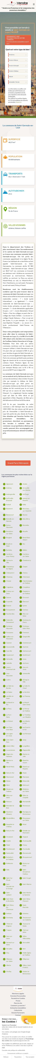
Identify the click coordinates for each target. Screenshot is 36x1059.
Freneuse (26, 632)
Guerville (9, 651)
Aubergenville (10, 494)
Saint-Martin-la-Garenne (27, 894)
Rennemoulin (27, 853)
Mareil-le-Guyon (26, 761)
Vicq (7, 953)
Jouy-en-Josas (25, 668)
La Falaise (9, 692)
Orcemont (9, 837)
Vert (24, 949)
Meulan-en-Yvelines (10, 790)
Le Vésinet (9, 721)
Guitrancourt (27, 651)
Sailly (7, 870)
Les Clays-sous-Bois (9, 728)
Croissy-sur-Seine (10, 592)
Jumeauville (26, 673)
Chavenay (9, 577)
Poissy (25, 845)
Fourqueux (9, 632)
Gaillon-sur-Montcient (10, 638)
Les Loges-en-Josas (9, 735)
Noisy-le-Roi (10, 831)
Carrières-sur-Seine (26, 555)
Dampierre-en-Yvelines (26, 592)
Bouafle (25, 531)
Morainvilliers (10, 818)
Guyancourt (10, 655)
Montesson (26, 806)
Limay (24, 740)
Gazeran (9, 643)
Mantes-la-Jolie (26, 755)
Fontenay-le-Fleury (27, 621)
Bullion (25, 550)
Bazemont (9, 508)
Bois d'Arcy (26, 519)
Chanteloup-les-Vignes (10, 568)
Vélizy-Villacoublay (26, 937)
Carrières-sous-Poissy (10, 555)
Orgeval (25, 837)
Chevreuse (26, 577)
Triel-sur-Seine (26, 931)
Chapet (25, 566)
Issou (24, 659)
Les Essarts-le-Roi (27, 728)
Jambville (9, 663)
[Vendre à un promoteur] (17, 3)
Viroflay (8, 971)
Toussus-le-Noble (26, 925)
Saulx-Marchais (25, 906)
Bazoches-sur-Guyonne (27, 510)
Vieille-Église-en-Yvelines (27, 954)
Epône (25, 606)
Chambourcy (27, 560)
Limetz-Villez (10, 746)
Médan (8, 781)
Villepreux (26, 959)
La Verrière (26, 692)
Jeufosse (26, 663)
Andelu (25, 484)
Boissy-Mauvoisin (9, 526)
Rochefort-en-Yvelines (10, 858)
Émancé (8, 606)
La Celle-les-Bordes (10, 687)
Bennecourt (10, 515)
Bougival (9, 537)
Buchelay (9, 550)
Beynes (25, 515)
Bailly (24, 504)
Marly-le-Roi (10, 773)
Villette (8, 965)
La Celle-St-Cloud (26, 687)
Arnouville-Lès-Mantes (26, 489)
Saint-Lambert (9, 894)
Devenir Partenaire (18, 1013)
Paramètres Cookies (18, 998)
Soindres (25, 913)
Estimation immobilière (18, 1008)
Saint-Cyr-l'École (9, 879)
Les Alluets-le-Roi (26, 722)
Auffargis (26, 494)
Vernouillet (26, 942)
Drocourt (26, 597)
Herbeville (9, 659)
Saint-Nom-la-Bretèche (10, 900)
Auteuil (8, 504)
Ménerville (26, 781)
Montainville (26, 801)
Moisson (9, 801)
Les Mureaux (27, 733)
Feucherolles (10, 614)
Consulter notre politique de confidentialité (13, 1050)
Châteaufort (10, 573)
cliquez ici (18, 102)
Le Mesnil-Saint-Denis (26, 704)
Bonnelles (26, 525)
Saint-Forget (27, 878)
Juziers (8, 680)
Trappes (9, 930)
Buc (24, 544)
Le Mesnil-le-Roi (10, 704)
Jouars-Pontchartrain (10, 668)
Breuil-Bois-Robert (26, 539)
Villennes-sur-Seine (9, 960)
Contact (18, 1015)
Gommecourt (27, 643)
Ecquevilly (9, 601)
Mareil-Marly (10, 767)
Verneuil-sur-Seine (10, 944)
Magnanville (26, 750)
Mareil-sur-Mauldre (26, 768)
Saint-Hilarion (27, 884)
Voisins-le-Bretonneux (26, 973)
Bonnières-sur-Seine (9, 532)
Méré (8, 785)
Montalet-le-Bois (10, 807)
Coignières (9, 587)
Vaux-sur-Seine (9, 937)
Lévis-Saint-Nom (10, 741)
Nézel (24, 824)
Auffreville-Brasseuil (10, 499)
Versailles (9, 949)
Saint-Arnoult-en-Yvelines (26, 872)
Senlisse (8, 913)
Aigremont (9, 484)
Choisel (8, 581)
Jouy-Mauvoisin (9, 674)
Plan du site (18, 1003)
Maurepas (26, 777)
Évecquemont (10, 610)
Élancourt (26, 601)
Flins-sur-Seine (26, 615)
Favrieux (25, 610)
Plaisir (8, 845)
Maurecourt (10, 777)
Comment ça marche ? (18, 1005)
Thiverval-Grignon (9, 925)
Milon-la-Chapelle (25, 796)
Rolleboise (9, 863)
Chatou (25, 573)
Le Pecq (8, 709)
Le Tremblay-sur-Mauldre (27, 716)
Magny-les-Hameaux (9, 755)
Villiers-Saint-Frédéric (27, 966)
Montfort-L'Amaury (9, 813)
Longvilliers (26, 746)
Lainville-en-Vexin (10, 697)
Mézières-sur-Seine (26, 790)
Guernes (25, 647)
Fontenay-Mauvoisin (9, 627)
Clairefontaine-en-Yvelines (27, 582)
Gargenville (26, 636)
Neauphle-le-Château (10, 825)
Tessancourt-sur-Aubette (27, 919)
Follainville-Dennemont (10, 621)
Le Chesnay (26, 696)
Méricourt (26, 785)
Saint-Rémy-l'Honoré (27, 900)
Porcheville (26, 849)
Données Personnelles (18, 996)
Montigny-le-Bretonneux (27, 813)
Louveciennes (10, 750)
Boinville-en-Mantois (10, 520)
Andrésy (9, 488)
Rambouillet (10, 853)
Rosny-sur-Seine (26, 864)
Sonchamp (9, 917)
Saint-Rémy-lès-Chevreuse (10, 907)
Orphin (8, 841)
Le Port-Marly (9, 716)
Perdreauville (27, 841)
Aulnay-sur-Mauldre (26, 499)
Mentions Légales (18, 993)
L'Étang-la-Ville (26, 681)
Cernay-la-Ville (9, 561)
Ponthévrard (10, 849)
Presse (18, 1001)
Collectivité (18, 1010)
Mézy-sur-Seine (9, 796)
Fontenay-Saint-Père (26, 627)
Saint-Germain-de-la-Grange (10, 886)
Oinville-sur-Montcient (27, 832)
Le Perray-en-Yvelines (26, 710)
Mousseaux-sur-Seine (27, 819)
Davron (8, 597)
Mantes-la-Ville (9, 761)
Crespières (26, 587)
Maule (24, 773)
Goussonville (10, 647)
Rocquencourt (27, 857)
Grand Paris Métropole (18, 463)
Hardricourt (26, 655)
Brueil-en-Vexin (9, 545)
